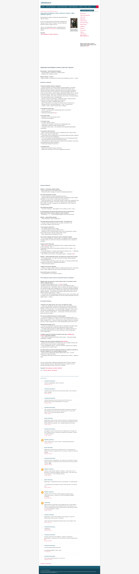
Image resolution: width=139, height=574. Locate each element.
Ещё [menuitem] (89, 6)
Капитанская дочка (84, 22)
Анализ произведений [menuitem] (50, 6)
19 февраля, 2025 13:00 (48, 559)
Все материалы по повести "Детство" (49, 34)
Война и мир (83, 13)
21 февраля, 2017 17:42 (48, 384)
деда (55, 112)
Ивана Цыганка (64, 341)
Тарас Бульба (83, 33)
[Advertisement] (60, 50)
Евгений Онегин (83, 20)
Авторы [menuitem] (42, 6)
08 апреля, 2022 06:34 (48, 510)
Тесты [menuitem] (85, 6)
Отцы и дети (83, 30)
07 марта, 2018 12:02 (47, 413)
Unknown (46, 439)
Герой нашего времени (85, 15)
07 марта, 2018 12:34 (47, 424)
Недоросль (82, 26)
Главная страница (43, 11)
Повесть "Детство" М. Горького (52, 11)
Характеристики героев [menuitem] (62, 6)
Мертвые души (83, 24)
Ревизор (82, 32)
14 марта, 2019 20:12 (47, 475)
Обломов (82, 28)
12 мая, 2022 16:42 (47, 551)
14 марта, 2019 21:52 (47, 487)
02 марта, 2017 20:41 (47, 393)
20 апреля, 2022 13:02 (48, 530)
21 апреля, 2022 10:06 (48, 540)
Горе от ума (82, 17)
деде (73, 253)
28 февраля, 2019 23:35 (48, 464)
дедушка (46, 245)
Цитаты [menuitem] (80, 6)
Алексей (60, 284)
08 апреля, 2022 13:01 (48, 522)
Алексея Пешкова (52, 28)
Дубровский (82, 18)
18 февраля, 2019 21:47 (48, 453)
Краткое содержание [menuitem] (73, 6)
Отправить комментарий (46, 563)
